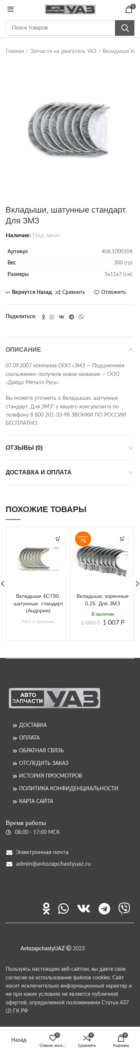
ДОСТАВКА (33, 725)
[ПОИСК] (124, 28)
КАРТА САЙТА (36, 801)
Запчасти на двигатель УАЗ (63, 51)
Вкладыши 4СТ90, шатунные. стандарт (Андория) (38, 603)
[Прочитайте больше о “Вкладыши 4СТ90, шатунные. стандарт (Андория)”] (58, 539)
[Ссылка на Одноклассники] (43, 317)
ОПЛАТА (29, 738)
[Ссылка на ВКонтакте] (61, 317)
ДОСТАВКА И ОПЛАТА (39, 472)
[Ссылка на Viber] (81, 317)
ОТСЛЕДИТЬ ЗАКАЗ (43, 763)
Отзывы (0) (24, 448)
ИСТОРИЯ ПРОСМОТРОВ (50, 776)
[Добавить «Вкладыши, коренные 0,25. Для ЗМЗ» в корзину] (122, 539)
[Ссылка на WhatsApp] (51, 317)
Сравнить (73, 292)
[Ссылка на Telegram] (72, 317)
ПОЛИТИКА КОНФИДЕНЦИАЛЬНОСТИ (68, 788)
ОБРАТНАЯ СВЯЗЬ (41, 750)
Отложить (113, 292)
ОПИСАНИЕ (23, 349)
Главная (15, 51)
